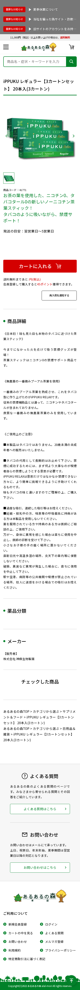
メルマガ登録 (54, 941)
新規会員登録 (17, 924)
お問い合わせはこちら (40, 867)
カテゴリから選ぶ (46, 711)
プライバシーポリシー (60, 950)
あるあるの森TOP (16, 711)
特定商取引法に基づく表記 (26, 959)
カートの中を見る (20, 933)
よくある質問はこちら (40, 809)
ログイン (51, 924)
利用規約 (14, 950)
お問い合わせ (17, 941)
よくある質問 (54, 933)
